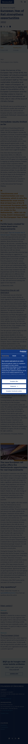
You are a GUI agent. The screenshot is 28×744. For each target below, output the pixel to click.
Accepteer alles (14, 381)
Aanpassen (13, 386)
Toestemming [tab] (5, 355)
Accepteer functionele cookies (14, 391)
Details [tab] (14, 355)
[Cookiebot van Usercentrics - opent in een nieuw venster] (20, 352)
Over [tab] (23, 355)
